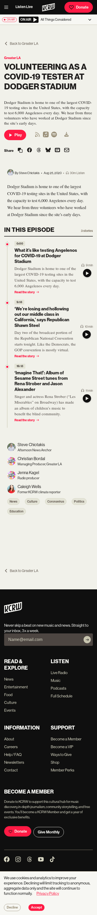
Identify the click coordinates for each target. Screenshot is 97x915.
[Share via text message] (57, 150)
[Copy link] (20, 151)
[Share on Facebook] (29, 150)
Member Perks (62, 770)
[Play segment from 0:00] (7, 244)
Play (18, 135)
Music (56, 680)
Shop (55, 762)
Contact (11, 770)
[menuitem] (66, 135)
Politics (79, 501)
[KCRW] (13, 612)
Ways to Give (61, 754)
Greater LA (12, 58)
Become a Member (66, 739)
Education (17, 511)
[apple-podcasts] (46, 136)
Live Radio (59, 672)
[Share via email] (66, 150)
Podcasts (58, 688)
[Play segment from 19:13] (7, 367)
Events (10, 710)
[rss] (37, 136)
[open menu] (7, 7)
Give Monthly (48, 832)
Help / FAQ (13, 754)
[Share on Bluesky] (48, 150)
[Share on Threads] (38, 150)
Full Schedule (61, 696)
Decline (12, 907)
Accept (36, 907)
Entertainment (16, 687)
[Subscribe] (87, 639)
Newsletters (14, 762)
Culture (32, 501)
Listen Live (24, 7)
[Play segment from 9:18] (7, 303)
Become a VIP (62, 747)
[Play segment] (87, 273)
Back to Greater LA (24, 43)
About (9, 739)
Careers (11, 747)
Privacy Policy (47, 893)
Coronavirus (55, 501)
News (13, 501)
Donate (82, 7)
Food (8, 694)
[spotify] (54, 136)
